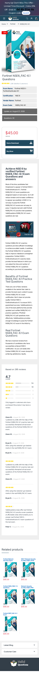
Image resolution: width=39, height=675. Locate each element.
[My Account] (31, 18)
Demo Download (13, 143)
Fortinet (12, 24)
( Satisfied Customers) (19, 83)
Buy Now (10, 151)
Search (27, 18)
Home (4, 24)
